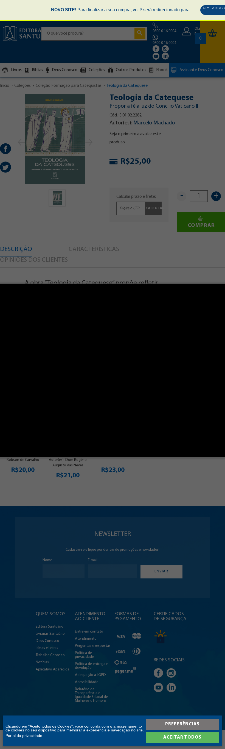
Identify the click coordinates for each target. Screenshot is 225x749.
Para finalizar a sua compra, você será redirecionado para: (121, 9)
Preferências (182, 724)
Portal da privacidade (23, 735)
